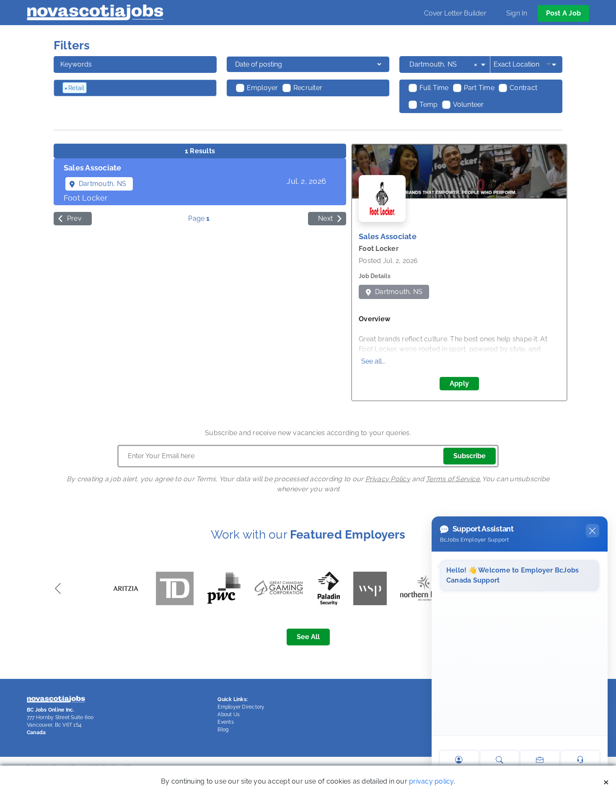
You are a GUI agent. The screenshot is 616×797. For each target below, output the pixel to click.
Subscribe (469, 456)
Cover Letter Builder (455, 13)
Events (225, 722)
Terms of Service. (453, 479)
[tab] (200, 182)
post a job (563, 13)
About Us (228, 714)
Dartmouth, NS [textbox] (443, 64)
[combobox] (448, 64)
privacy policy (431, 781)
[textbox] (133, 88)
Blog (222, 730)
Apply (459, 383)
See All (308, 637)
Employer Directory (240, 707)
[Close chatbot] (592, 530)
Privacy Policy (387, 479)
